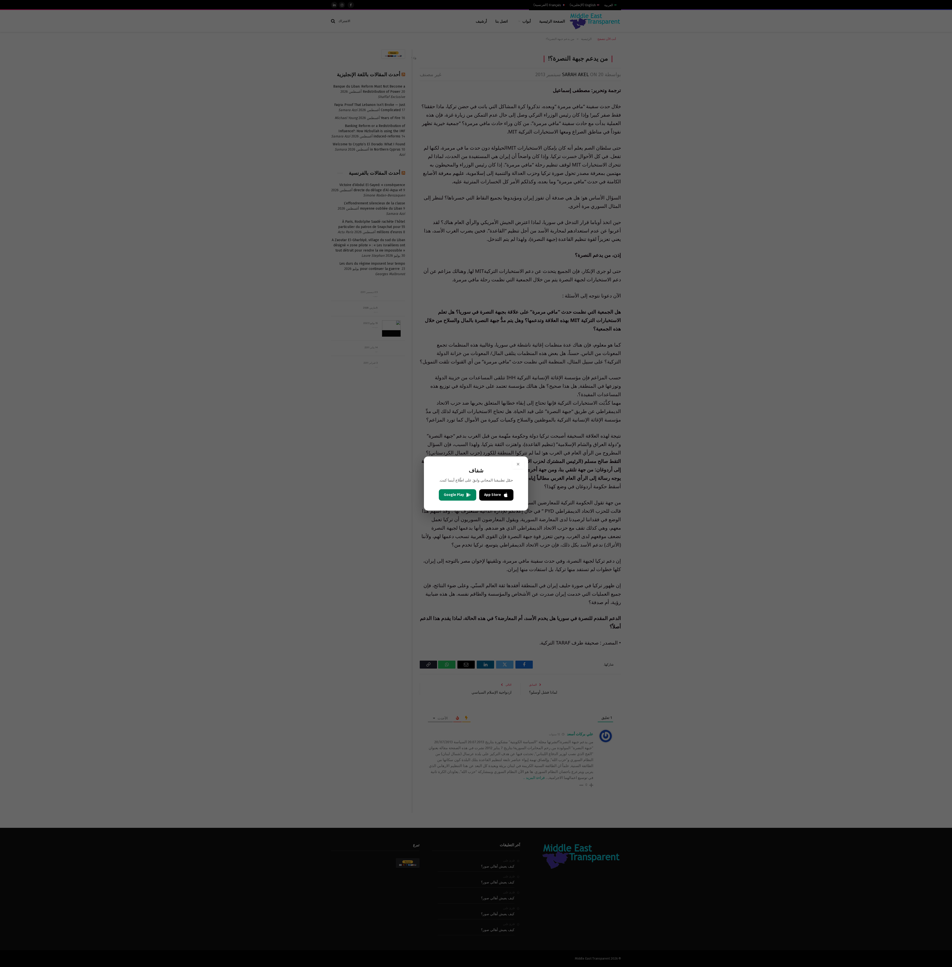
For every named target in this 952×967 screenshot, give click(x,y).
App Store (492, 495)
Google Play (454, 495)
